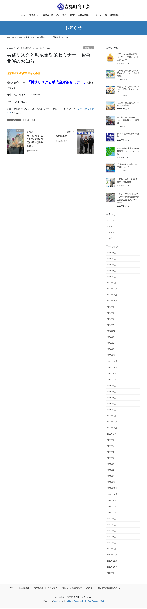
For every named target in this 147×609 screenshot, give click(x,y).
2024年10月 (112, 331)
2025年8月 (111, 313)
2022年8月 (111, 440)
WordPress (57, 601)
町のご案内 (53, 588)
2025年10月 (112, 301)
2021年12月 (112, 482)
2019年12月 (112, 555)
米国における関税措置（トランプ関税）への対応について (128, 57)
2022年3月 (111, 464)
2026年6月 (111, 264)
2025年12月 (112, 289)
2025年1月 (111, 325)
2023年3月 (111, 403)
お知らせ (88, 48)
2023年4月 (111, 397)
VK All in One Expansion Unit (92, 601)
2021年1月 (111, 512)
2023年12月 (112, 355)
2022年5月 (111, 458)
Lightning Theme (72, 601)
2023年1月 (111, 416)
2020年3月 (111, 542)
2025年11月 (112, 295)
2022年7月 (111, 446)
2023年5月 (111, 391)
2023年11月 (112, 361)
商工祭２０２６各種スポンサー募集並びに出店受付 (128, 120)
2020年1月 (111, 549)
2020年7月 (111, 524)
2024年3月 (111, 349)
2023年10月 (112, 367)
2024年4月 (111, 343)
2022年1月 (111, 476)
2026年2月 (111, 276)
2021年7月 (111, 506)
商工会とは (24, 588)
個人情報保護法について (109, 588)
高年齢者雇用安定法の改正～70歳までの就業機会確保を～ (128, 73)
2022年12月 (112, 422)
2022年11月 (112, 428)
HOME (12, 588)
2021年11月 (112, 488)
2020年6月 (111, 530)
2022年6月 (111, 452)
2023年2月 (111, 409)
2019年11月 (112, 561)
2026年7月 (111, 258)
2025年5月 (111, 319)
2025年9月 (111, 307)
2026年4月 (111, 270)
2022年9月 (111, 434)
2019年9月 (111, 573)
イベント (111, 220)
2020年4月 (111, 536)
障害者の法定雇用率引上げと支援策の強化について (128, 89)
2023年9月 (111, 373)
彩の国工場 (61, 136)
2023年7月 (111, 379)
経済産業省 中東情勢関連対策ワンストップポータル (128, 151)
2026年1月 (111, 283)
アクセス (90, 588)
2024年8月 (111, 337)
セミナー (35, 120)
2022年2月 (111, 470)
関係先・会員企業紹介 (72, 588)
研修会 (110, 238)
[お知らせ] (15, 139)
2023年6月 (111, 385)
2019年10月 (112, 567)
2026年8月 (111, 252)
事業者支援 (38, 588)
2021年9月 (111, 500)
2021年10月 (112, 494)
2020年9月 (111, 518)
